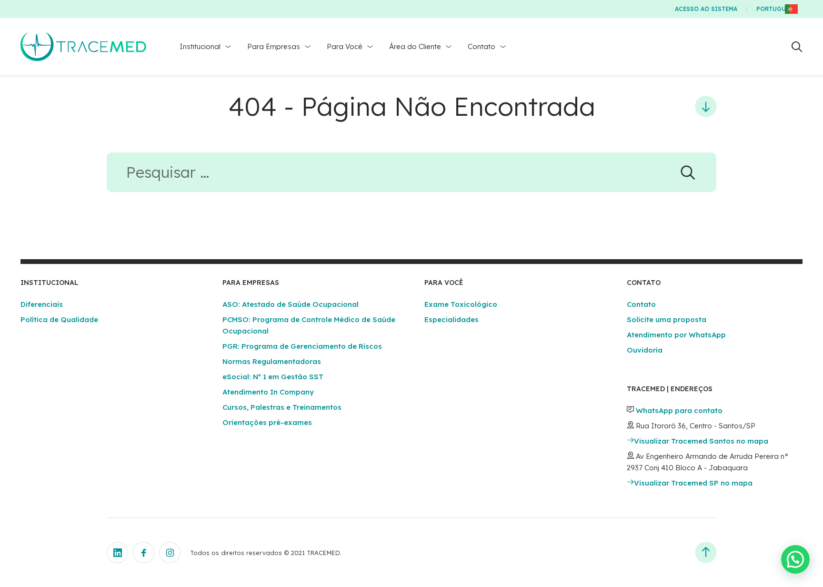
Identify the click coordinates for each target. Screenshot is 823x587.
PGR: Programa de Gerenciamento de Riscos (302, 346)
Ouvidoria (644, 349)
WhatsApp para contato (679, 410)
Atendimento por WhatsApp (676, 334)
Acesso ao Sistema (706, 8)
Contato (481, 46)
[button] (795, 559)
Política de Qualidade (59, 319)
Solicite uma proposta (666, 319)
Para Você (344, 46)
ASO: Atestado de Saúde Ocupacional (290, 304)
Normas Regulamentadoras (271, 361)
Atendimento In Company (268, 391)
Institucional (200, 46)
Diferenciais (41, 304)
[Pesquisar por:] (411, 175)
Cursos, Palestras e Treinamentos (281, 407)
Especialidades (451, 319)
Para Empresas (273, 46)
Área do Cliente (415, 46)
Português (774, 8)
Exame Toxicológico (460, 304)
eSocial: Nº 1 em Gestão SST (272, 376)
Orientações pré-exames (267, 422)
